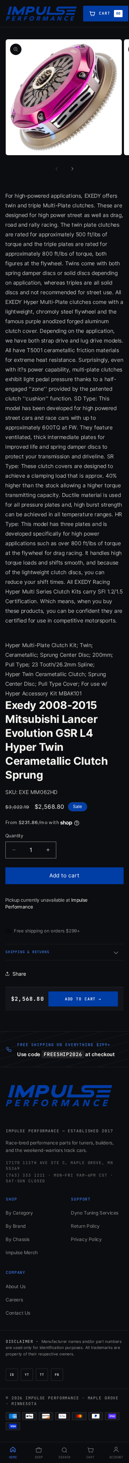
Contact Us (18, 1313)
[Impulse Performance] (41, 13)
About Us (16, 1286)
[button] (64, 952)
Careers (14, 1299)
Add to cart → (83, 998)
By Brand (16, 1226)
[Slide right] (72, 169)
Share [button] (19, 974)
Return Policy (85, 1226)
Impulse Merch (22, 1252)
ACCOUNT (116, 1457)
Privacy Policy (86, 1239)
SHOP (39, 1457)
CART (90, 1457)
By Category (19, 1213)
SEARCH (64, 1457)
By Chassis (18, 1239)
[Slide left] (56, 169)
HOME (13, 1457)
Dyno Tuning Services (95, 1213)
